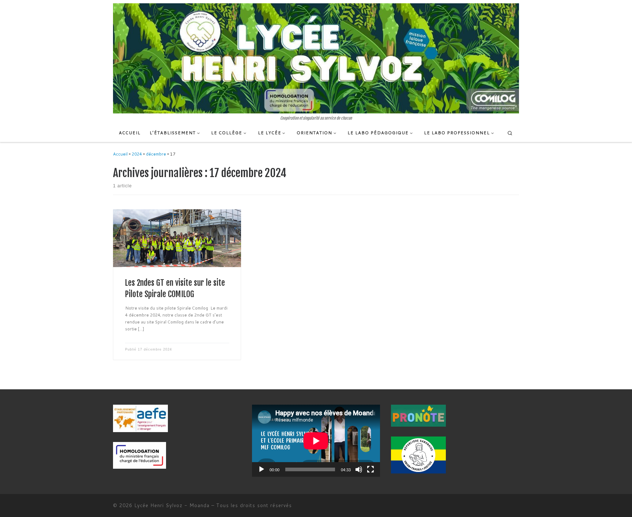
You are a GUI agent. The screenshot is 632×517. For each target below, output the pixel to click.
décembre (156, 154)
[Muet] (358, 469)
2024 (137, 154)
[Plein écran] (370, 469)
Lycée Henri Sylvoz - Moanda (172, 505)
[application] (316, 441)
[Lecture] (261, 469)
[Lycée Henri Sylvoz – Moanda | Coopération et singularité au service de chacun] (316, 58)
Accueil (120, 154)
